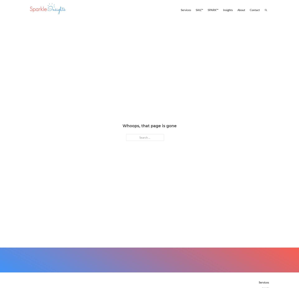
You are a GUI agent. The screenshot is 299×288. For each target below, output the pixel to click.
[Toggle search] (264, 10)
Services (186, 10)
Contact (255, 10)
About (241, 10)
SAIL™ (199, 10)
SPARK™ (213, 10)
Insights (228, 10)
